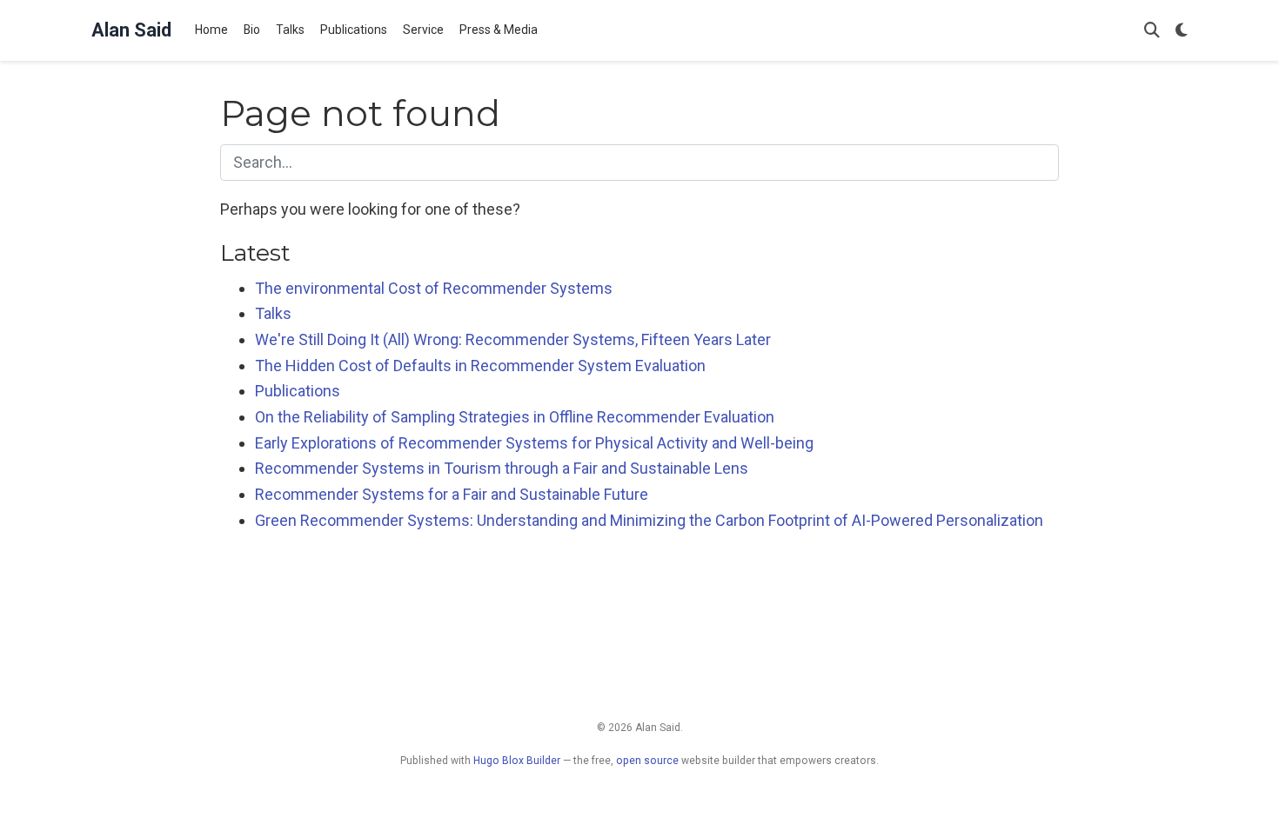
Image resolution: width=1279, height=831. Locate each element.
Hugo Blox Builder (516, 761)
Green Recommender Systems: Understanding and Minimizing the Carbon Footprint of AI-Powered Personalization (649, 520)
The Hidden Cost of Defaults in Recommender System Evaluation (480, 365)
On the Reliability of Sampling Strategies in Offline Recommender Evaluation (514, 417)
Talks (273, 313)
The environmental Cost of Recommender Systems (434, 288)
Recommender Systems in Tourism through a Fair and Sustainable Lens (501, 468)
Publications (297, 391)
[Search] (1152, 31)
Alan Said (131, 30)
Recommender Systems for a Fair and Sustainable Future (451, 494)
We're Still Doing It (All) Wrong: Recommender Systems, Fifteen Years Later (513, 339)
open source (647, 761)
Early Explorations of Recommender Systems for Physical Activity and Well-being (534, 443)
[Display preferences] (1181, 31)
